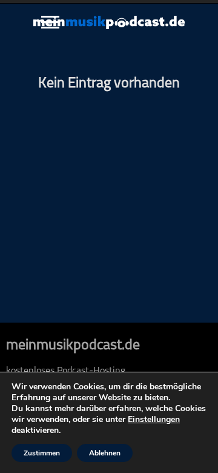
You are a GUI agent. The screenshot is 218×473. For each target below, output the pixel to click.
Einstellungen (154, 419)
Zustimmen (42, 453)
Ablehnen (105, 453)
